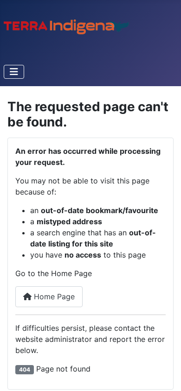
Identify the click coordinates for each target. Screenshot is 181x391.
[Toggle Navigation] (14, 72)
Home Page (53, 296)
